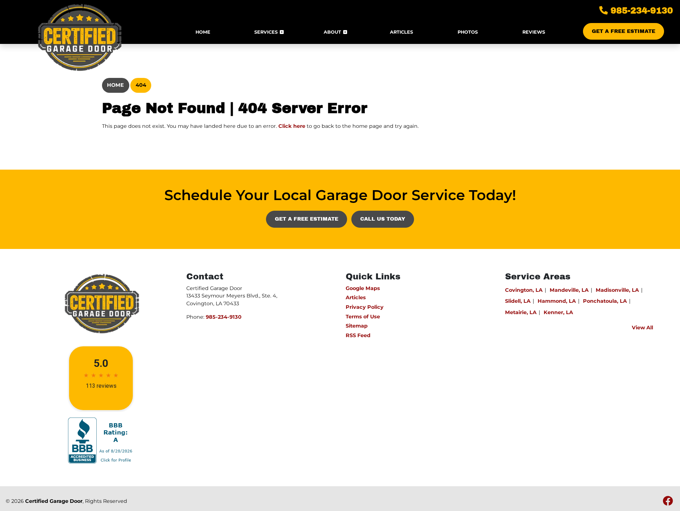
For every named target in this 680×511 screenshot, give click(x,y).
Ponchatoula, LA (605, 301)
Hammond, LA (557, 301)
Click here (291, 126)
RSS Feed (358, 335)
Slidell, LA (518, 301)
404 (141, 85)
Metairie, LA (521, 312)
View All (642, 327)
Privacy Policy (365, 307)
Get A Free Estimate (623, 31)
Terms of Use (363, 316)
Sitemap (357, 326)
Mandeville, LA (569, 290)
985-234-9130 (640, 10)
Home (115, 85)
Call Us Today (382, 219)
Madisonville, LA (617, 290)
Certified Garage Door (54, 501)
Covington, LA (524, 290)
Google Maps (363, 288)
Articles (356, 297)
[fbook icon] (668, 503)
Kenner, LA (558, 312)
